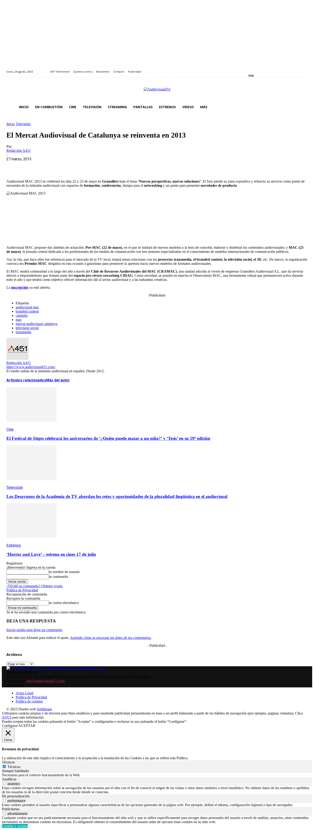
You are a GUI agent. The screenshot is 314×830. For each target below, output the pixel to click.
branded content (27, 311)
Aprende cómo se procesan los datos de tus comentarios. (110, 638)
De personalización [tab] (16, 796)
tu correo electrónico (64, 603)
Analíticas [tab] (9, 779)
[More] (113, 166)
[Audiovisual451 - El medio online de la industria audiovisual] (157, 91)
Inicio (10, 124)
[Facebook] (250, 69)
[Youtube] (271, 69)
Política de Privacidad (22, 590)
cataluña (22, 315)
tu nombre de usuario (64, 572)
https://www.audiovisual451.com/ (30, 367)
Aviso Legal (24, 693)
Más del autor (58, 380)
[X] (30, 166)
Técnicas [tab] (8, 762)
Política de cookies (29, 701)
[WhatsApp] (47, 166)
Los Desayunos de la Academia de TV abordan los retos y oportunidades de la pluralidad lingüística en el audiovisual (116, 496)
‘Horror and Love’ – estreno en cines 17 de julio (51, 554)
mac (19, 320)
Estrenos (13, 545)
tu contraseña (58, 577)
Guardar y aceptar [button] (15, 826)
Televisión (23, 124)
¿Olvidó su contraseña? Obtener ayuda (34, 586)
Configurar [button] (10, 726)
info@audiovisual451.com (45, 681)
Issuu (251, 75)
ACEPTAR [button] (26, 726)
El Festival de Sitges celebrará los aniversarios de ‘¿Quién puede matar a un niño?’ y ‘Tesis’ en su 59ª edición (108, 438)
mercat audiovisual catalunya (36, 324)
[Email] (80, 166)
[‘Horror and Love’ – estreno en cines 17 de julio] (31, 541)
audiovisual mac (27, 307)
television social (27, 328)
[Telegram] (96, 166)
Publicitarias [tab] (11, 809)
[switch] (4, 783)
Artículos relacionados (26, 380)
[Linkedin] (260, 69)
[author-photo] (17, 359)
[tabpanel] (157, 775)
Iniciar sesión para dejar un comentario (34, 630)
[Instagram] (255, 69)
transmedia (23, 332)
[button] (302, 107)
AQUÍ (6, 717)
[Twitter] (265, 69)
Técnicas (13, 767)
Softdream (44, 709)
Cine (10, 429)
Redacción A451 (18, 150)
